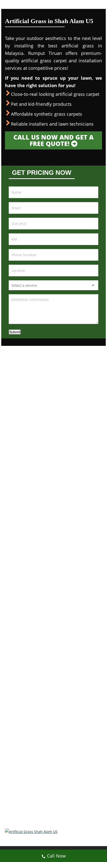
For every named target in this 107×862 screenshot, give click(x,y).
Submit (14, 332)
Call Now (56, 856)
